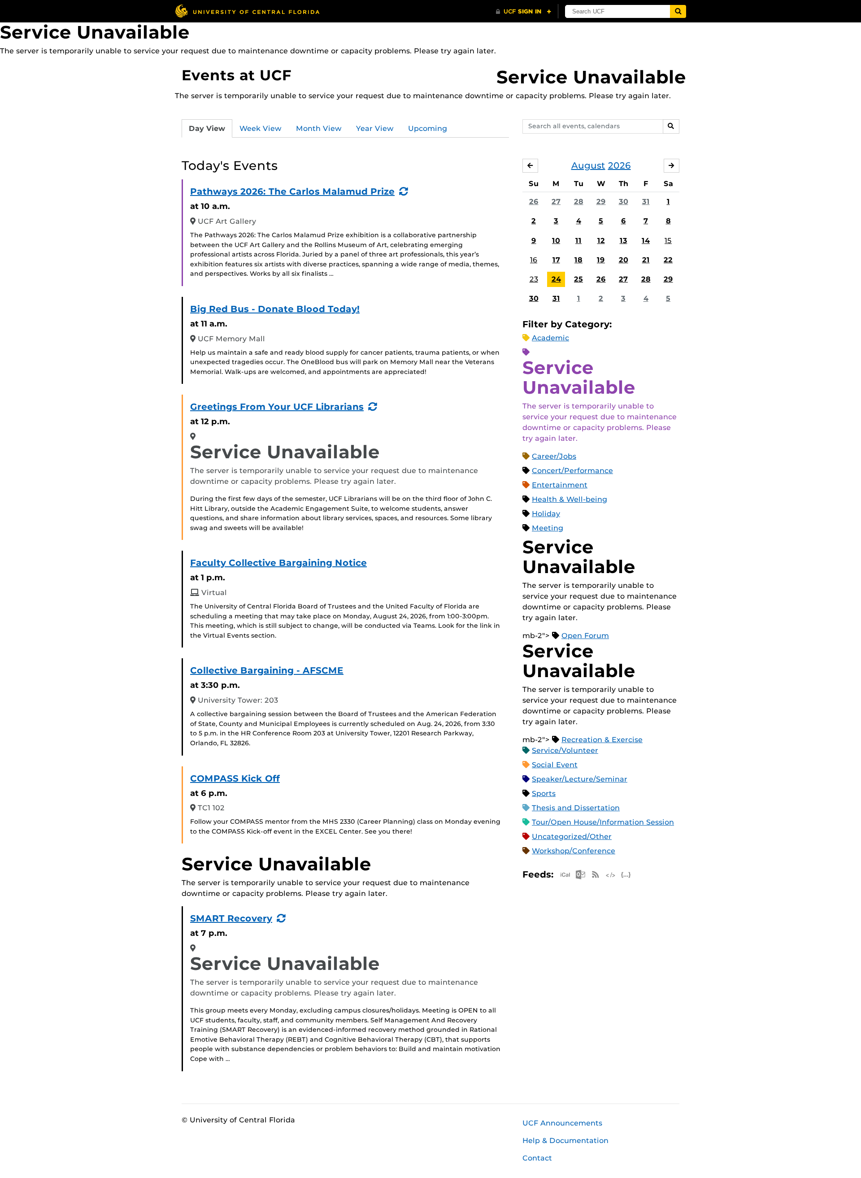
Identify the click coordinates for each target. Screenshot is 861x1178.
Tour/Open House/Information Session (603, 822)
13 (623, 240)
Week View (260, 128)
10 (556, 240)
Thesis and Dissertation (576, 808)
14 (646, 240)
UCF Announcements (562, 1123)
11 (578, 240)
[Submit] (678, 11)
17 (556, 260)
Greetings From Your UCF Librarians (277, 406)
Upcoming (427, 128)
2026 (619, 165)
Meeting (547, 528)
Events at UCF (236, 75)
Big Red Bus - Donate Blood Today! (275, 309)
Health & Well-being (569, 499)
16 (533, 260)
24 (556, 279)
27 (556, 201)
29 (601, 201)
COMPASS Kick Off (235, 778)
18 (578, 260)
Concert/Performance (572, 470)
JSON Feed (626, 874)
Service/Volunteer (565, 750)
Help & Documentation (565, 1140)
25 (578, 279)
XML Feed (610, 874)
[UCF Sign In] (524, 11)
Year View (375, 128)
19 (601, 260)
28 (578, 201)
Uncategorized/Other (572, 836)
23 (534, 279)
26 (534, 201)
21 (646, 260)
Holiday (546, 513)
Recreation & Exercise (602, 739)
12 (601, 240)
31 (646, 201)
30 (623, 201)
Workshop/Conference (573, 851)
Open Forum (585, 635)
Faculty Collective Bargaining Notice (278, 562)
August (588, 165)
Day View (207, 128)
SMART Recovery (231, 918)
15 (668, 240)
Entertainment (559, 485)
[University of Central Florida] (247, 11)
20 (623, 260)
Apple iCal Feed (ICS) (565, 874)
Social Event (555, 765)
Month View (319, 128)
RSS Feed (595, 874)
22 (668, 260)
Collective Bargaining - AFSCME (267, 670)
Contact (537, 1158)
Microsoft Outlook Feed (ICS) (580, 874)
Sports (544, 793)
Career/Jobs (554, 456)
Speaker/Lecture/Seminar (579, 779)
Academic (550, 338)
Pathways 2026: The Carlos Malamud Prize (292, 191)
